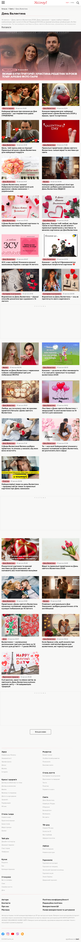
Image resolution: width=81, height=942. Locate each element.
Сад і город (6, 848)
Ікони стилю (6, 824)
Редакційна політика (52, 903)
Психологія (46, 762)
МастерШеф (47, 835)
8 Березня (46, 807)
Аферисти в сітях (49, 838)
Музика (45, 182)
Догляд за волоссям (9, 786)
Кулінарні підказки (8, 869)
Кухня (4, 860)
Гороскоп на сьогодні (50, 863)
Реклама (5, 910)
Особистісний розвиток (51, 758)
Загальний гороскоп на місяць (53, 870)
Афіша (46, 846)
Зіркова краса (6, 762)
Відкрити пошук (77, 2)
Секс (3, 883)
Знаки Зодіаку (47, 877)
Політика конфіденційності (56, 900)
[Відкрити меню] (3, 2)
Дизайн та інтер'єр (8, 841)
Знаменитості (6, 758)
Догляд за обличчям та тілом (12, 783)
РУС (72, 3)
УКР (67, 3)
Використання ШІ (51, 907)
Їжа (3, 866)
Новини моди (6, 817)
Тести (45, 783)
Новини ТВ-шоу (48, 828)
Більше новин (40, 732)
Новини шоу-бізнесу (9, 755)
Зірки (4, 752)
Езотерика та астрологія (11, 294)
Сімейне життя (7, 887)
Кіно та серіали (8, 108)
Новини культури (49, 852)
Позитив (6, 481)
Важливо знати (48, 765)
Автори (5, 900)
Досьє (4, 765)
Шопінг (4, 831)
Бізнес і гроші (47, 755)
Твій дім (5, 839)
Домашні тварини (8, 845)
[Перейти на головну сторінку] (40, 3)
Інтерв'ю (5, 772)
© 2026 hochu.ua (7, 939)
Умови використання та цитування (59, 910)
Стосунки (6, 877)
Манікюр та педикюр (9, 793)
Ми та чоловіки (7, 880)
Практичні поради (8, 820)
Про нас (5, 907)
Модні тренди (6, 827)
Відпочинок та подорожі (51, 779)
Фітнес (4, 806)
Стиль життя (49, 773)
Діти (4, 639)
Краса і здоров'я (9, 780)
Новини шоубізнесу (9, 70)
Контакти (6, 903)
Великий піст (47, 810)
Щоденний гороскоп (50, 880)
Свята (45, 797)
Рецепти (5, 862)
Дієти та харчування (9, 796)
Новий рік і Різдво (49, 804)
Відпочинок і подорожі (11, 677)
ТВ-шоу (46, 825)
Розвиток (47, 752)
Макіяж (5, 367)
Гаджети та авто (48, 789)
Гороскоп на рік (48, 873)
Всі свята (46, 817)
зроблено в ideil (72, 939)
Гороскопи (47, 860)
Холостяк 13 (47, 831)
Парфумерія (6, 803)
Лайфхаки (5, 852)
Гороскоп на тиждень (50, 866)
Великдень (46, 814)
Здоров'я (5, 800)
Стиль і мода (8, 814)
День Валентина (49, 108)
